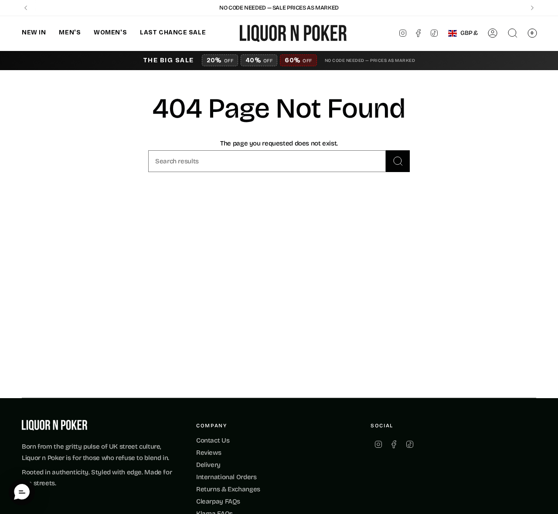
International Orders (226, 477)
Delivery (208, 465)
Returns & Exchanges (228, 489)
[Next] (532, 8)
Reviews (208, 453)
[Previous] (26, 8)
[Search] (398, 161)
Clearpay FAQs (218, 501)
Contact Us (212, 440)
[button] (33, 33)
